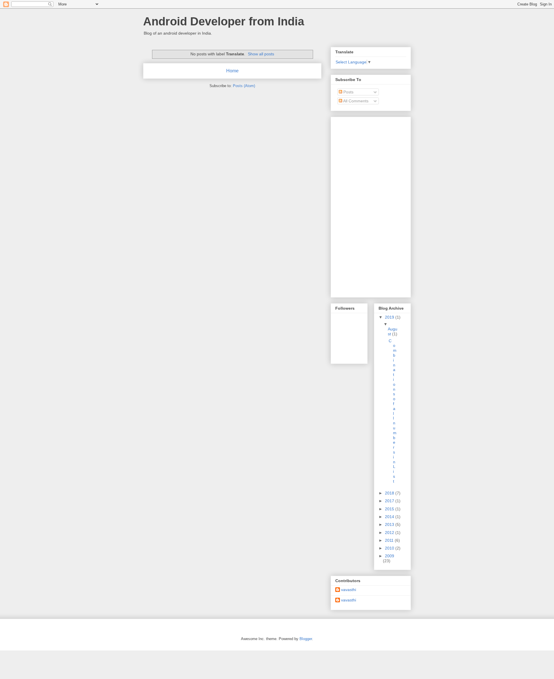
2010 (390, 548)
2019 (390, 317)
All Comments (355, 101)
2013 (390, 524)
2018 (390, 493)
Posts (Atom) (244, 86)
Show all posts (261, 54)
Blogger (306, 639)
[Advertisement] (358, 205)
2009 (389, 556)
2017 (390, 501)
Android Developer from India (223, 21)
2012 (390, 532)
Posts (347, 92)
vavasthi (348, 589)
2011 (390, 540)
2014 (390, 516)
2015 (390, 509)
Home (232, 70)
